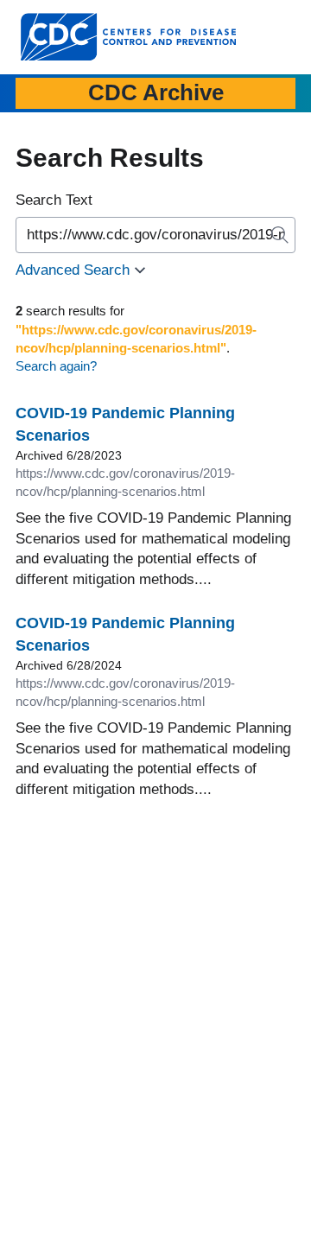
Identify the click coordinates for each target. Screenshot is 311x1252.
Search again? (56, 366)
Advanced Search (73, 270)
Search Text (54, 200)
